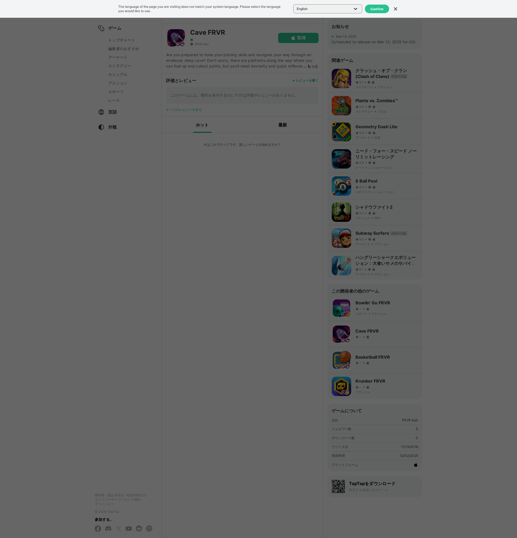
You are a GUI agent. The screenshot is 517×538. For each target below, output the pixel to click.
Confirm (377, 9)
